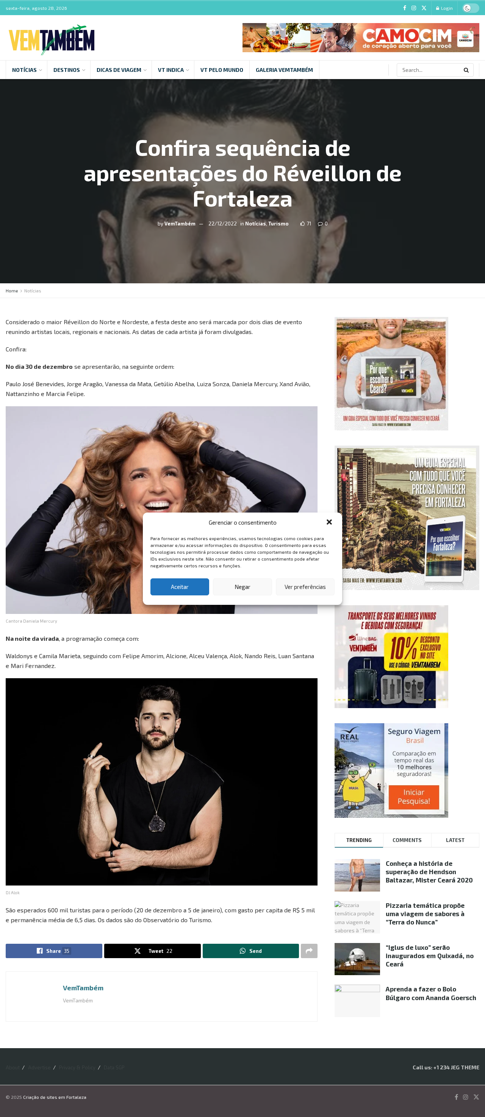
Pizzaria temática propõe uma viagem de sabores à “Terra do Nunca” (425, 913)
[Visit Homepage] (51, 37)
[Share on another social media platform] (309, 951)
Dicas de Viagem (119, 70)
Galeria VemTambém (284, 70)
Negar (242, 586)
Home (12, 290)
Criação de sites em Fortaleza (54, 1097)
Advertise (39, 1067)
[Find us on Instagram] (413, 8)
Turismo (278, 223)
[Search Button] (467, 70)
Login (446, 8)
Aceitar (180, 586)
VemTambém (180, 223)
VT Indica (171, 70)
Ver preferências (305, 586)
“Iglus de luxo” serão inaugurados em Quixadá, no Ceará (430, 955)
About (13, 1067)
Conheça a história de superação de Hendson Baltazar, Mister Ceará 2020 (429, 871)
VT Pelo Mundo (221, 70)
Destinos (66, 70)
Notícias (24, 70)
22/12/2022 (222, 223)
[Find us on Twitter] (424, 8)
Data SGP (114, 1067)
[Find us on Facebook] (404, 8)
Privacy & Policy (77, 1067)
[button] (330, 522)
